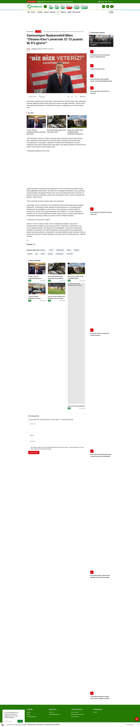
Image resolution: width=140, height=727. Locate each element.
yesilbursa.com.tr (36, 49)
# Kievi (42, 253)
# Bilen (68, 250)
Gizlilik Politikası (8, 721)
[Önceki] (38, 1)
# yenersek (69, 253)
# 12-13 (51, 250)
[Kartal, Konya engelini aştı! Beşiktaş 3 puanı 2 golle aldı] (56, 346)
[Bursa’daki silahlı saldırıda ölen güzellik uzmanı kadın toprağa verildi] (101, 519)
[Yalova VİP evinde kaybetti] (76, 346)
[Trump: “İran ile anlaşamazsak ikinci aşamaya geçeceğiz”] (36, 125)
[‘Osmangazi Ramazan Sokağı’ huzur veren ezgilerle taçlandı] (101, 640)
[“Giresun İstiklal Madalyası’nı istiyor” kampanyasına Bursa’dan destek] (37, 346)
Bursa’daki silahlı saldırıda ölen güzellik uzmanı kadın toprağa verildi (100, 577)
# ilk (37, 253)
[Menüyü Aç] (45, 6)
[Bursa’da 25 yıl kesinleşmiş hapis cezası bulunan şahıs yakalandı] (101, 397)
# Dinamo (76, 250)
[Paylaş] (137, 724)
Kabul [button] (20, 721)
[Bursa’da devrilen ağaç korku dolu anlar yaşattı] (56, 125)
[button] (107, 6)
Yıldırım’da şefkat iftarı (97, 69)
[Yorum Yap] (68, 96)
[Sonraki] (40, 1)
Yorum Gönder (34, 452)
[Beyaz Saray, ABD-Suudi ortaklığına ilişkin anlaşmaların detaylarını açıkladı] (77, 125)
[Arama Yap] (103, 6)
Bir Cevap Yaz (34, 416)
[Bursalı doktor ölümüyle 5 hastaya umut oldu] (101, 155)
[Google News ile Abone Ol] (32, 96)
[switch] (110, 12)
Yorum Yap (130, 724)
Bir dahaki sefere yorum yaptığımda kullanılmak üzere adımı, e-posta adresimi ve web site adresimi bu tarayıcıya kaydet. (57, 448)
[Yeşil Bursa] (34, 6)
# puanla (50, 253)
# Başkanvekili (59, 250)
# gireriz (30, 253)
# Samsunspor (59, 253)
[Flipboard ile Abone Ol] (42, 96)
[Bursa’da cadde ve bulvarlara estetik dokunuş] (101, 276)
